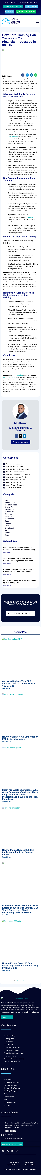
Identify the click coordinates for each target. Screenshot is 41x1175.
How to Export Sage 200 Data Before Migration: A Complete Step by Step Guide (20, 965)
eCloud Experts (9, 377)
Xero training (13, 136)
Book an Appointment (20, 442)
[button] (22, 75)
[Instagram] (17, 1151)
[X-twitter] (8, 1151)
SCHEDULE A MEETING (13, 7)
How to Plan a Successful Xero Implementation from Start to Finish (18, 852)
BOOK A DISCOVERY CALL (20, 613)
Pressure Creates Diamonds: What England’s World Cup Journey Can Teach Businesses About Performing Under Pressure (20, 909)
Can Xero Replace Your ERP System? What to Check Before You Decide (18, 683)
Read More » (7, 552)
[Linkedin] (24, 436)
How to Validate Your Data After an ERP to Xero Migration (20, 738)
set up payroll (30, 217)
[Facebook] (3, 1151)
